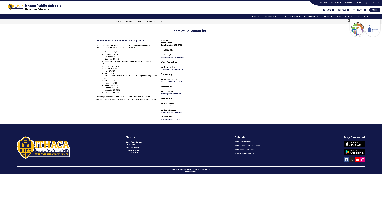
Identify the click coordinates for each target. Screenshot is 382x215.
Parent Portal (336, 3)
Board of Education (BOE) (157, 21)
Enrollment (323, 3)
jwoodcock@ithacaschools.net (172, 57)
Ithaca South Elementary (244, 154)
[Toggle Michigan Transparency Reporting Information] (349, 20)
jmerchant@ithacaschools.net (172, 82)
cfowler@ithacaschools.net (171, 94)
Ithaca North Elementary (244, 150)
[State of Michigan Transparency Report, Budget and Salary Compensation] (357, 28)
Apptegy (195, 171)
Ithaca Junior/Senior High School (247, 146)
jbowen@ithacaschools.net (171, 119)
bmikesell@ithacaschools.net (171, 106)
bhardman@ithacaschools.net (172, 69)
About (254, 17)
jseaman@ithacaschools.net (171, 112)
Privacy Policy (361, 3)
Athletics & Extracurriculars (351, 17)
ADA (372, 3)
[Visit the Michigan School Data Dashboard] (372, 28)
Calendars (349, 3)
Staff (326, 17)
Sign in (375, 10)
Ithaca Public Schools (124, 21)
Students (269, 17)
